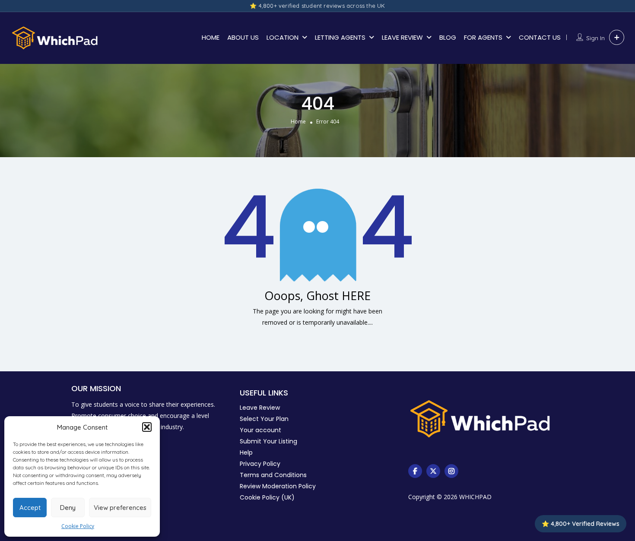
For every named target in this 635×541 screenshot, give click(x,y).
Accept (30, 507)
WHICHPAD (475, 497)
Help (246, 452)
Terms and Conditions (273, 475)
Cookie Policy (77, 526)
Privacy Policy (260, 463)
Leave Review (260, 407)
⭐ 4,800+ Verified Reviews (580, 524)
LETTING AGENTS (340, 37)
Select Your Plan (264, 418)
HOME (210, 37)
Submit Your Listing (268, 441)
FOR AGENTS (483, 37)
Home (298, 121)
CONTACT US (540, 37)
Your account (260, 430)
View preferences (120, 507)
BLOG (447, 37)
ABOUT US (243, 37)
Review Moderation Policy (278, 486)
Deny (68, 507)
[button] (147, 427)
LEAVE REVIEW (402, 37)
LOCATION (282, 37)
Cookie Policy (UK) (267, 497)
